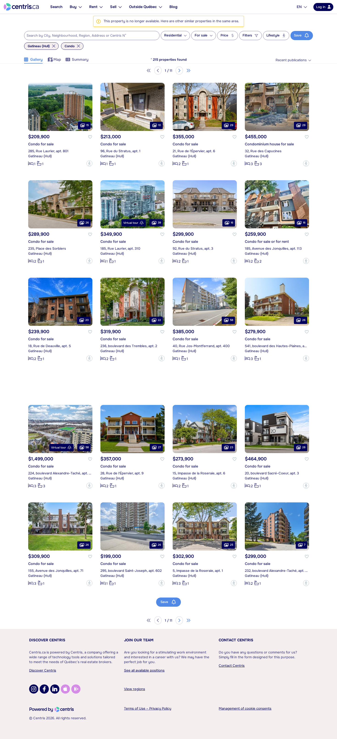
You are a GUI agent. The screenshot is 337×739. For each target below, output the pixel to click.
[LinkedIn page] (54, 689)
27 (159, 447)
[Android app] (75, 689)
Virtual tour (130, 223)
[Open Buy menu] (80, 7)
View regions (134, 689)
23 (231, 447)
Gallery (36, 59)
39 (159, 222)
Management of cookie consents (245, 708)
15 (87, 125)
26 (87, 222)
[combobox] (92, 35)
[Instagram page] (33, 689)
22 (159, 320)
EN (299, 6)
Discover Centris (47, 640)
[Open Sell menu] (120, 7)
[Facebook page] (44, 689)
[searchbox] (89, 35)
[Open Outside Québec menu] (160, 7)
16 (232, 222)
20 (87, 320)
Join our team (138, 640)
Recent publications (291, 60)
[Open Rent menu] (101, 7)
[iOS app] (65, 689)
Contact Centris (236, 640)
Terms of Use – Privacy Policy (147, 708)
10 (159, 125)
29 (231, 125)
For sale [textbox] (201, 35)
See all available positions (144, 670)
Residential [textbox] (173, 35)
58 (231, 320)
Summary (80, 59)
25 (231, 545)
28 (303, 447)
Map (57, 59)
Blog (173, 6)
